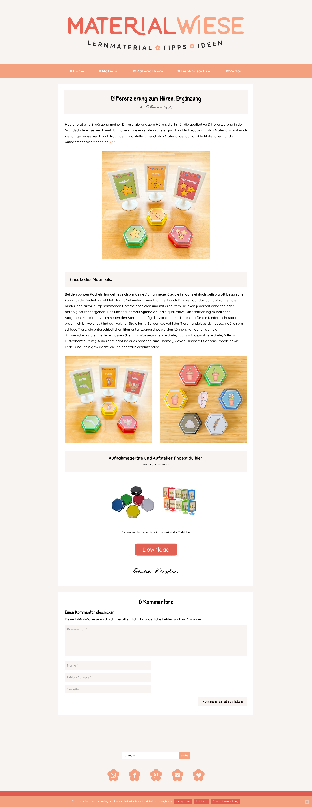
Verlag (235, 71)
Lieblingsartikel (196, 71)
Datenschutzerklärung (225, 801)
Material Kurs (149, 71)
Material (110, 71)
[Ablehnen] (307, 802)
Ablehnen (201, 801)
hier (112, 142)
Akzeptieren (183, 801)
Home (78, 71)
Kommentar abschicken (222, 701)
